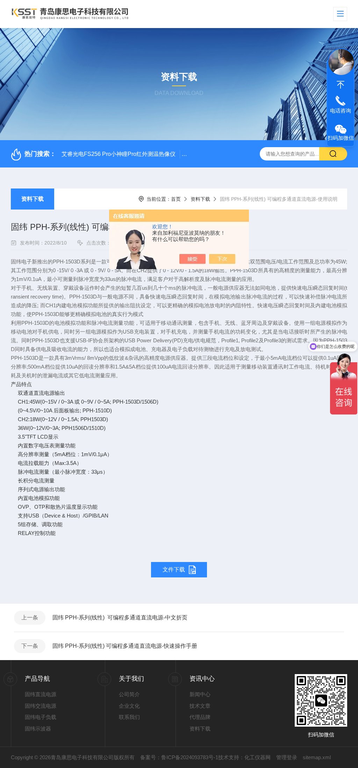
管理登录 (286, 757)
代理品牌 (199, 717)
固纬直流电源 (40, 694)
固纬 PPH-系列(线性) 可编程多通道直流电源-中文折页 (119, 617)
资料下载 (32, 199)
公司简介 (129, 694)
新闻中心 (199, 694)
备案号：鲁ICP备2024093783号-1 (179, 757)
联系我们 (129, 717)
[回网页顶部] (340, 85)
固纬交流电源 (40, 706)
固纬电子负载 (40, 717)
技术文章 (199, 706)
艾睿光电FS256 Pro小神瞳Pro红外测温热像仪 (119, 154)
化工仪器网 (257, 757)
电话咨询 (340, 111)
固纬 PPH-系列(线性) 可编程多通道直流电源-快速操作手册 (124, 646)
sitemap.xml (317, 757)
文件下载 (174, 569)
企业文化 (129, 706)
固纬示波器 (38, 729)
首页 (176, 199)
